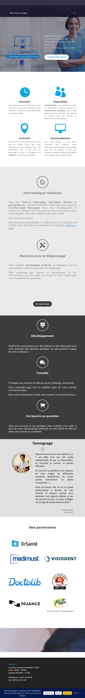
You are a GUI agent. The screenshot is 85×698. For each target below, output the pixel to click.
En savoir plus (42, 303)
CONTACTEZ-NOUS (57, 57)
